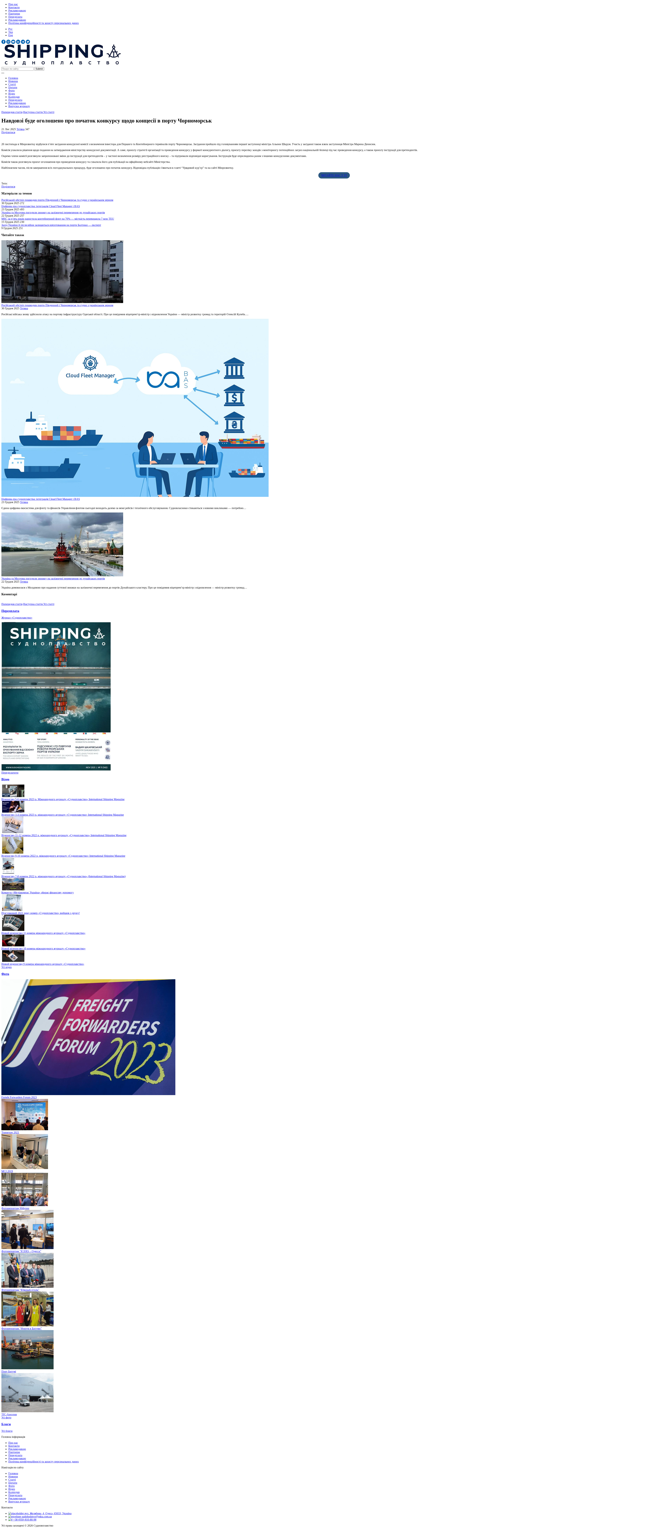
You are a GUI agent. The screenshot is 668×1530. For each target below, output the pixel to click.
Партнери (14, 13)
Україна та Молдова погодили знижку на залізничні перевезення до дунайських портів (53, 212)
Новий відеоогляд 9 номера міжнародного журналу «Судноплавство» (42, 964)
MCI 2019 (7, 1171)
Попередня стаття (11, 112)
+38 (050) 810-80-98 (24, 1519)
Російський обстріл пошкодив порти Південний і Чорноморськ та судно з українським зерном (57, 199)
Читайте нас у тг (334, 175)
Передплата (15, 16)
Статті (12, 84)
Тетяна (21, 129)
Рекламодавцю (17, 10)
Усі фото (6, 1417)
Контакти (14, 7)
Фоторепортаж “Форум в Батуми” (21, 1328)
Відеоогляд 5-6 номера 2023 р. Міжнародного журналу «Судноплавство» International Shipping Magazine (63, 799)
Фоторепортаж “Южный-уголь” (20, 1289)
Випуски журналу (19, 106)
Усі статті (48, 112)
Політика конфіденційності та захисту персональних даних (43, 23)
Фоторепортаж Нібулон (15, 1208)
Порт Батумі (8, 1371)
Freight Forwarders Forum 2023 (19, 1097)
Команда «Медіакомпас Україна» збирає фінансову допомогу (37, 892)
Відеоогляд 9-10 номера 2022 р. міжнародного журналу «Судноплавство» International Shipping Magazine (63, 855)
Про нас (13, 4)
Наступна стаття (33, 112)
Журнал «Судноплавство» (16, 617)
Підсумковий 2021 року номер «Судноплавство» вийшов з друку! (40, 913)
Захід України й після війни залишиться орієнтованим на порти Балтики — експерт (51, 225)
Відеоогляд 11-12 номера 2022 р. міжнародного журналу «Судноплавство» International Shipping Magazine (63, 835)
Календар (14, 96)
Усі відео (6, 967)
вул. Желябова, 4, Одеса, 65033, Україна (47, 1513)
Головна (13, 78)
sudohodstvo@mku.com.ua (36, 1516)
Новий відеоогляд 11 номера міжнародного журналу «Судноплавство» (43, 933)
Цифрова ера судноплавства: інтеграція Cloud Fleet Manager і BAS (40, 206)
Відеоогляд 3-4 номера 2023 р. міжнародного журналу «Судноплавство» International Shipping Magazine (62, 814)
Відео (11, 93)
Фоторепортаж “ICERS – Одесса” (21, 1251)
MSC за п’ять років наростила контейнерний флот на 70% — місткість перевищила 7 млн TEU (57, 218)
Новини (13, 81)
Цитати (12, 87)
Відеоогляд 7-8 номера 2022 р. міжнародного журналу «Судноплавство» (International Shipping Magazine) (63, 876)
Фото (11, 90)
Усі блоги (7, 1430)
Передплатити (9, 772)
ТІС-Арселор (9, 1414)
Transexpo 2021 (10, 1132)
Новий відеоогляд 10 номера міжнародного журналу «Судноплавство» (43, 948)
